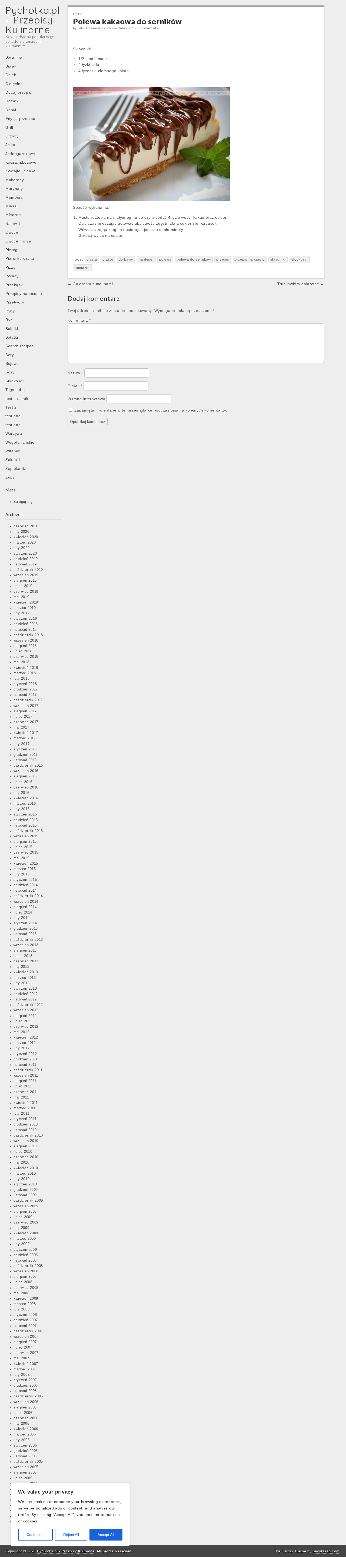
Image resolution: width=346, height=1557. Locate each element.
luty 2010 (21, 1179)
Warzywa (13, 433)
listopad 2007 (25, 1326)
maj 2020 (21, 532)
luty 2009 (21, 1244)
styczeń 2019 (25, 619)
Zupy (10, 477)
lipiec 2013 (23, 956)
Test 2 (11, 407)
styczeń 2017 (25, 749)
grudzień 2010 (26, 1124)
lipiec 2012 (23, 1021)
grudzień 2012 (26, 994)
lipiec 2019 (23, 586)
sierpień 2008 (25, 1277)
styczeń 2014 (25, 923)
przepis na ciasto (250, 259)
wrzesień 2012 (26, 1010)
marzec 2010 (25, 1173)
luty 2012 (21, 1048)
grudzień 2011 (26, 1059)
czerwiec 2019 (26, 592)
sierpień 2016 (25, 776)
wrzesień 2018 (26, 640)
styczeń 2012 (25, 1054)
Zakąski (12, 459)
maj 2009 (21, 1228)
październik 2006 (28, 1396)
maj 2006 (21, 1423)
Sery (9, 355)
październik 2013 (28, 940)
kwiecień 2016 (26, 798)
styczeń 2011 (25, 1119)
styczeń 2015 (25, 880)
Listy (77, 14)
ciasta (91, 259)
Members (14, 197)
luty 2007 (21, 1375)
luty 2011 (21, 1113)
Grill (9, 127)
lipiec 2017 (23, 717)
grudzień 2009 (26, 1190)
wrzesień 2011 (26, 1075)
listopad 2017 (25, 695)
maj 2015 (21, 858)
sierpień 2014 (25, 907)
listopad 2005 (25, 1456)
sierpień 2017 (25, 711)
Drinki (10, 110)
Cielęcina (14, 84)
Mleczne (13, 215)
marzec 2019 (25, 608)
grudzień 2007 (26, 1320)
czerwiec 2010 (26, 1157)
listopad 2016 (25, 760)
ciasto (107, 259)
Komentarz (79, 320)
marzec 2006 (25, 1434)
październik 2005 (28, 1462)
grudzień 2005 (26, 1451)
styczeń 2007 (25, 1380)
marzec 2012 (25, 1043)
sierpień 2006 (25, 1407)
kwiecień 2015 (26, 863)
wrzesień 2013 (26, 945)
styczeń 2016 (25, 814)
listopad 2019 (25, 564)
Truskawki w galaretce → (300, 284)
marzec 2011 (25, 1108)
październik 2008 (28, 1266)
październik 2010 (28, 1135)
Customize (35, 1534)
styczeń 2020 (25, 553)
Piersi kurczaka (19, 258)
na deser (146, 259)
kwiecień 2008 (26, 1298)
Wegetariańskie (20, 442)
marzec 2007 (25, 1369)
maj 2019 (21, 597)
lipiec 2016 (23, 782)
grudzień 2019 (26, 559)
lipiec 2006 (23, 1413)
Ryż (8, 320)
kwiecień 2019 (26, 602)
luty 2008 (21, 1309)
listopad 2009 (25, 1195)
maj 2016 (21, 793)
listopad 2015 (25, 825)
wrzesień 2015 (26, 836)
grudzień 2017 (26, 689)
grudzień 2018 (26, 624)
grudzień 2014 (26, 885)
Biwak (10, 66)
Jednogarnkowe (20, 153)
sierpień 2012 (25, 1016)
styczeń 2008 (25, 1315)
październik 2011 (28, 1070)
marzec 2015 (25, 869)
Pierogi (12, 250)
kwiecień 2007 (26, 1364)
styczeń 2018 (25, 684)
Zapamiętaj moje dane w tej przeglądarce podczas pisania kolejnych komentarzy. (150, 410)
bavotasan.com (326, 1551)
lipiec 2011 (23, 1086)
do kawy (126, 259)
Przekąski (14, 285)
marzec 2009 (25, 1239)
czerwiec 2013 (26, 961)
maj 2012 (21, 1032)
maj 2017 (21, 727)
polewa (165, 259)
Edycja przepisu (20, 118)
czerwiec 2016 (26, 787)
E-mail (75, 386)
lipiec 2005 (23, 1478)
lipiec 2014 (23, 912)
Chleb (10, 75)
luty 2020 (21, 548)
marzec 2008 (25, 1304)
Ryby (10, 311)
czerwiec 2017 (26, 722)
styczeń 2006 (25, 1445)
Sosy (10, 372)
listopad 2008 (25, 1260)
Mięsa (11, 206)
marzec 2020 (25, 542)
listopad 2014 (25, 890)
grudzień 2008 (26, 1255)
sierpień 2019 (25, 580)
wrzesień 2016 (26, 771)
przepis (222, 259)
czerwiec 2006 (26, 1418)
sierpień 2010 (25, 1146)
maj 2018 (21, 662)
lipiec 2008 (23, 1282)
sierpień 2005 (25, 1472)
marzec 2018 (25, 673)
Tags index (15, 389)
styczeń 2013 (25, 988)
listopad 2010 (25, 1130)
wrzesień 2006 (26, 1402)
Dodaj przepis (18, 92)
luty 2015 (21, 874)
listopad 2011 (25, 1065)
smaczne (83, 268)
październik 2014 (28, 896)
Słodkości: (15, 381)
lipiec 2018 (23, 651)
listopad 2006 (25, 1391)
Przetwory (14, 302)
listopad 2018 (25, 630)
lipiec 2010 (23, 1152)
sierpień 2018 (25, 646)
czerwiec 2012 (26, 1027)
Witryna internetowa (86, 399)
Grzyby (12, 136)
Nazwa (75, 373)
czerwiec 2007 (26, 1353)
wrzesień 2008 (26, 1271)
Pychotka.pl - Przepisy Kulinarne (65, 1551)
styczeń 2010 (25, 1184)
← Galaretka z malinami (90, 284)
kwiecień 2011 (26, 1103)
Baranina (13, 57)
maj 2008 (21, 1293)
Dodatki (12, 101)
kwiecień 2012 (26, 1037)
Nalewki (12, 223)
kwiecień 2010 (26, 1168)
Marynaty (14, 188)
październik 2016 (28, 765)
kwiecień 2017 (26, 733)
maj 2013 (21, 967)
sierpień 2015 (25, 842)
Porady (12, 276)
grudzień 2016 (26, 755)
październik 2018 (28, 635)
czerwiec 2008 (26, 1288)
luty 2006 (21, 1440)
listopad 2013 (25, 934)
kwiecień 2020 (26, 537)
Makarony (14, 180)
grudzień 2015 (26, 820)
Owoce (11, 232)
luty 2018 (21, 678)
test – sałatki (17, 398)
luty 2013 (21, 983)
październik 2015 (28, 831)
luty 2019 (21, 613)
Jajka (10, 145)
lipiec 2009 (23, 1217)
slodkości (299, 259)
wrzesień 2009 (26, 1206)
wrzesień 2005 (26, 1467)
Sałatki (11, 328)
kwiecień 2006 (26, 1429)
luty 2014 (21, 918)
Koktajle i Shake (20, 171)
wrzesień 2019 (26, 575)
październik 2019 (28, 570)
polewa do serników (194, 259)
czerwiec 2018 (26, 657)
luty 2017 (21, 744)
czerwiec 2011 (26, 1092)
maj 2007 (21, 1358)
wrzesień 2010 (26, 1141)
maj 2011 (21, 1097)
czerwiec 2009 (26, 1222)
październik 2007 (28, 1331)
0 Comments (148, 28)
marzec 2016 (25, 804)
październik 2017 (28, 700)
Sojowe (12, 363)
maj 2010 (21, 1162)
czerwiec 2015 (26, 852)
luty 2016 (21, 809)
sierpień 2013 (25, 950)
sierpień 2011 (25, 1081)
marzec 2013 (25, 978)
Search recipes (19, 346)
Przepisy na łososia (23, 293)
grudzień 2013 (26, 929)
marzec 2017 (25, 738)
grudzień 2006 (26, 1385)
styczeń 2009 (25, 1250)
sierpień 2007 (25, 1342)
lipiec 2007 (23, 1347)
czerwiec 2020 (26, 526)
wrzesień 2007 (26, 1337)
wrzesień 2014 (26, 902)
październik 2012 (28, 1005)
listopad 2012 (25, 999)
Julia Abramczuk (90, 28)
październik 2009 (28, 1200)
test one (13, 416)
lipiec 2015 (23, 847)
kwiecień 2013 (26, 972)
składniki (278, 259)
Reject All (71, 1534)
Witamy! (13, 451)
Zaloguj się (23, 502)
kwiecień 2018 (26, 668)
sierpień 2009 (25, 1212)
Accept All (106, 1534)
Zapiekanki (15, 468)
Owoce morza (18, 241)
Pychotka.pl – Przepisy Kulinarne (32, 20)
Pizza (10, 267)
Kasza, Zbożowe (20, 162)
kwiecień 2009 (26, 1233)
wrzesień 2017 (26, 706)
